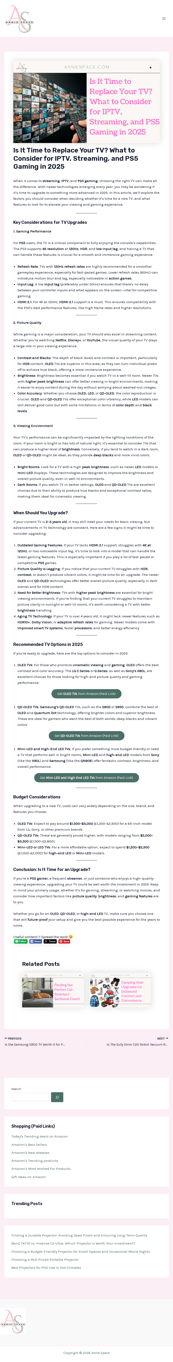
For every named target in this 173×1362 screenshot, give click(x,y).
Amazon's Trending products (34, 1160)
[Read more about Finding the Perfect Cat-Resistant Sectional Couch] (53, 989)
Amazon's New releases (30, 1152)
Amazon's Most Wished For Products (40, 1168)
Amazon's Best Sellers (29, 1144)
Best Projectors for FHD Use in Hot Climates (46, 1267)
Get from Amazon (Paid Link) (86, 694)
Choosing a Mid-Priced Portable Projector (45, 1259)
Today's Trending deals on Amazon (39, 1136)
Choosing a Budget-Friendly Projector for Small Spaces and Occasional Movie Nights (80, 1251)
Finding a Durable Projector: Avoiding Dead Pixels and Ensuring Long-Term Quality (79, 1235)
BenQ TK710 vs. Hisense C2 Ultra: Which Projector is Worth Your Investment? (73, 1243)
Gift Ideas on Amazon (28, 1177)
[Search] (57, 1097)
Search (16, 1089)
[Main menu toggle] (164, 18)
